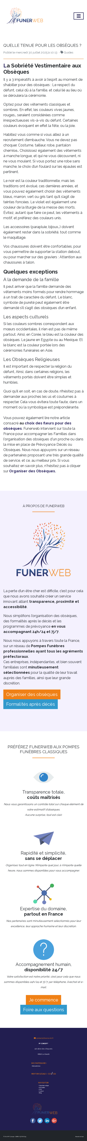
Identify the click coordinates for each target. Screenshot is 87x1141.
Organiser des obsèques (32, 694)
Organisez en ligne (44, 1085)
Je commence (43, 1000)
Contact (41, 1091)
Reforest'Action (36, 1066)
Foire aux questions (43, 1009)
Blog (40, 1093)
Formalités (42, 1087)
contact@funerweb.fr (44, 1038)
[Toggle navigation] (79, 16)
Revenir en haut (79, 1136)
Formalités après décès (30, 704)
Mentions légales (39, 1074)
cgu (54, 1074)
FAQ (40, 1089)
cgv (49, 1074)
